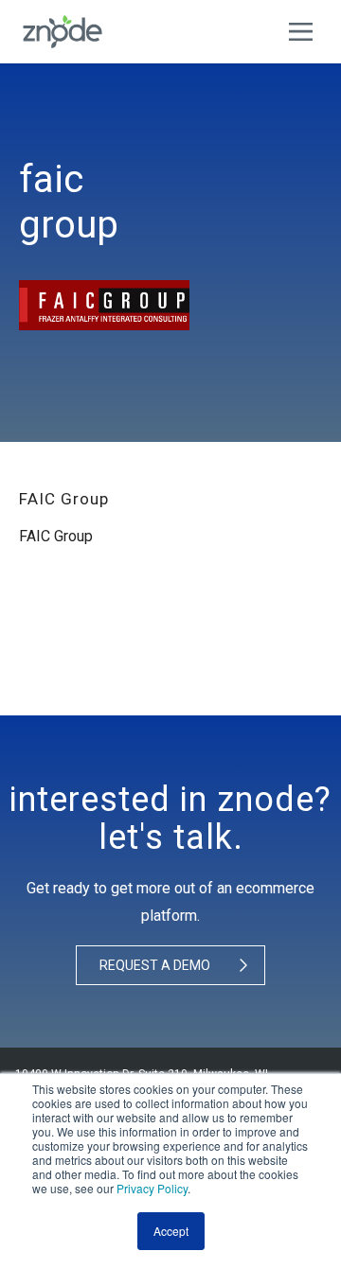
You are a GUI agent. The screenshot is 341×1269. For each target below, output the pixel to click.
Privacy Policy (152, 1188)
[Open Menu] (305, 32)
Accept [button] (170, 1231)
